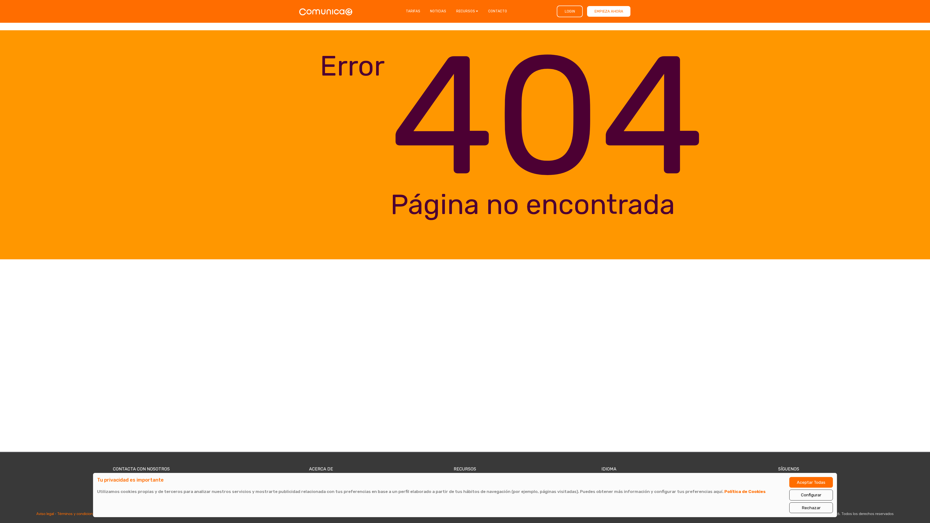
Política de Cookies (745, 491)
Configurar (811, 494)
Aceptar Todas (811, 482)
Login (570, 11)
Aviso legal (45, 514)
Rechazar (811, 507)
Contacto (497, 11)
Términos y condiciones (77, 514)
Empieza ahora (608, 11)
